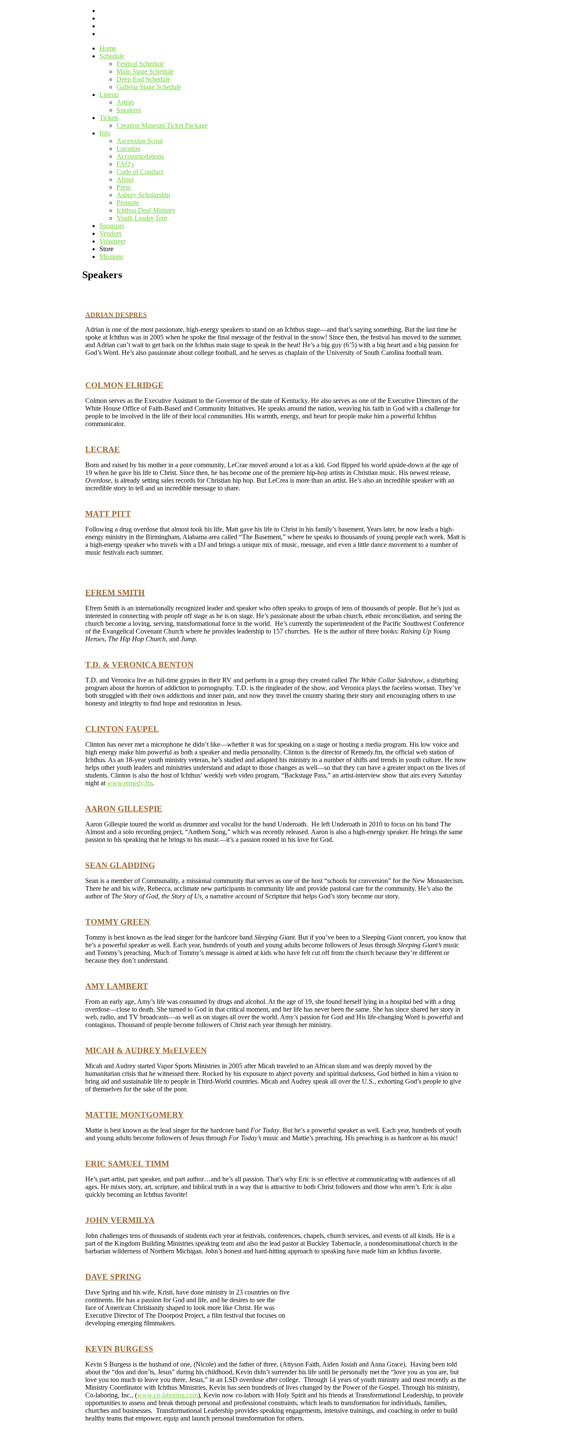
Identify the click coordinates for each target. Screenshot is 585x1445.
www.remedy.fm (129, 783)
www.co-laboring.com (167, 1395)
